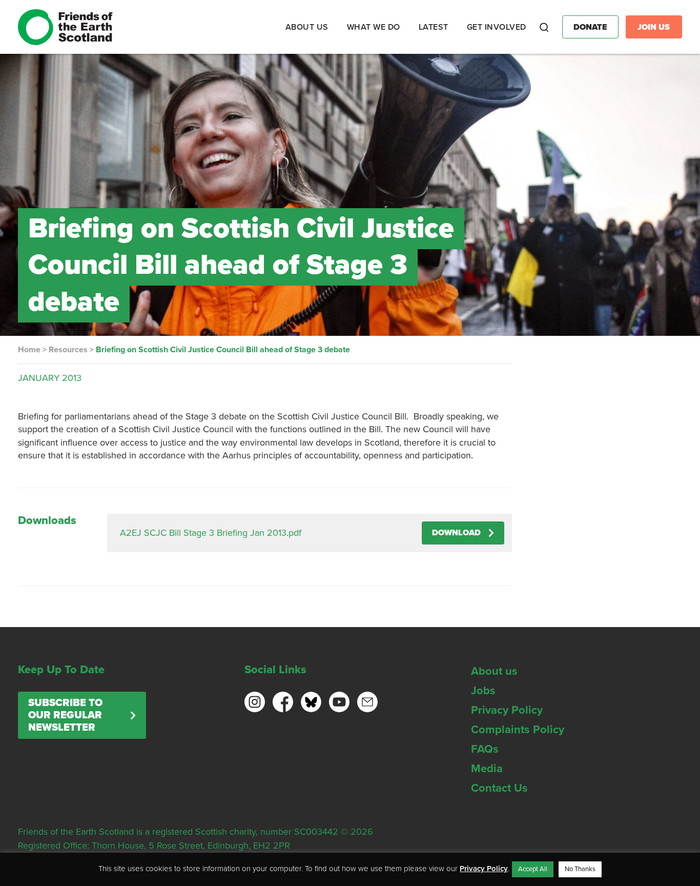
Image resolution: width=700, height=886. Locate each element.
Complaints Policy (517, 729)
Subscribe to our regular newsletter (65, 715)
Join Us (653, 27)
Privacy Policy (507, 710)
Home (29, 350)
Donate (590, 27)
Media (487, 768)
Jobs (483, 690)
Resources (68, 350)
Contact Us (499, 788)
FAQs (485, 749)
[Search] (544, 27)
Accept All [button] (532, 869)
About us (494, 671)
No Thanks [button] (580, 869)
